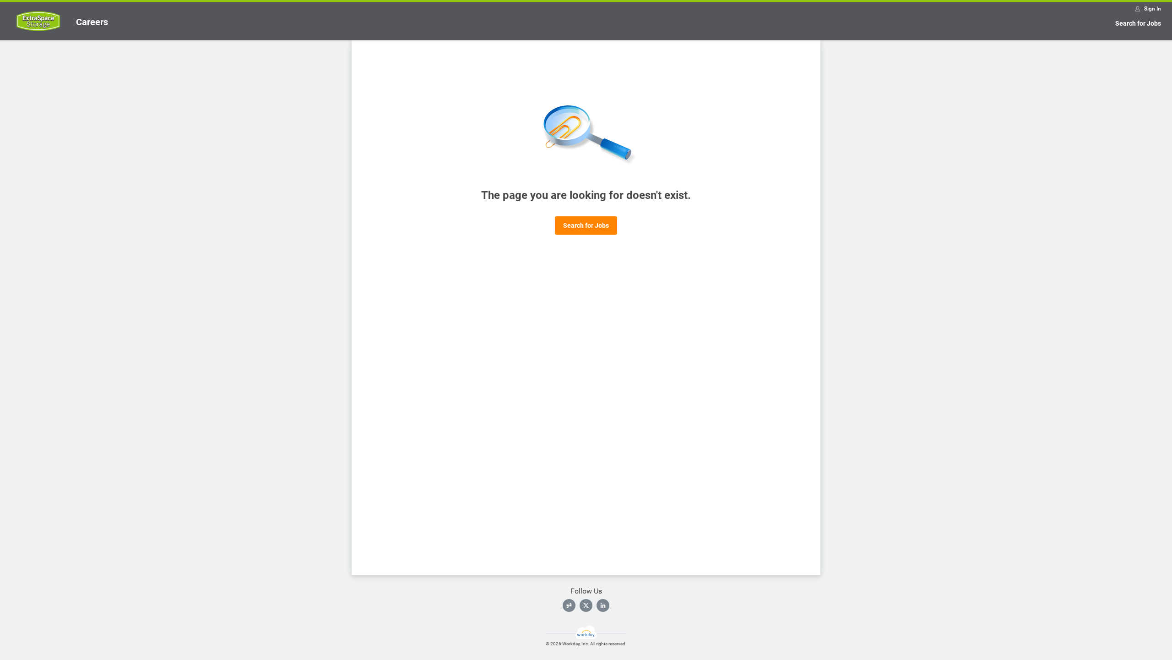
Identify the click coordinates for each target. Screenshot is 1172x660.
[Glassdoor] (569, 605)
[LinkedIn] (603, 605)
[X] (586, 605)
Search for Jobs (1138, 23)
